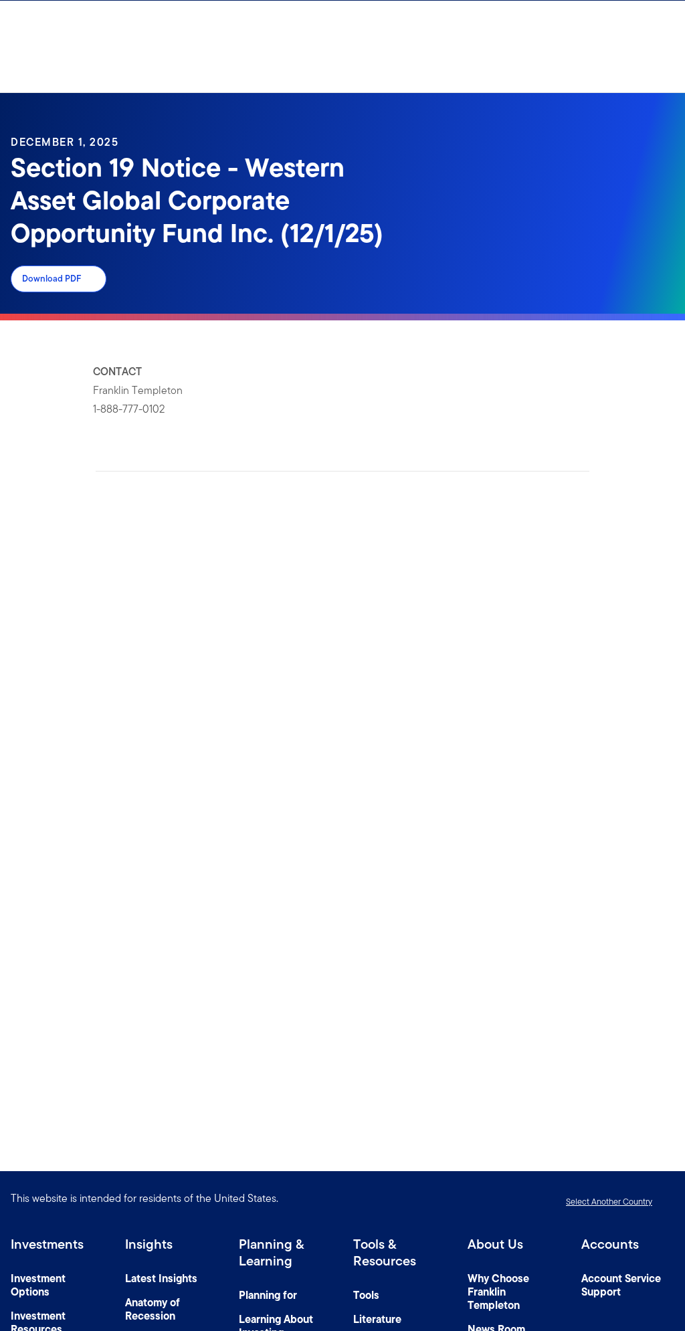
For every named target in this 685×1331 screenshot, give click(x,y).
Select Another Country (609, 1201)
